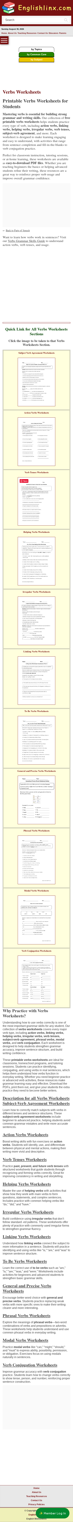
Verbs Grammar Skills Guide (26, 241)
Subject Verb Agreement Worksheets (36, 352)
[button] (52, 1513)
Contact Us (42, 33)
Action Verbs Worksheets (36, 412)
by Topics (36, 49)
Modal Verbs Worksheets (36, 890)
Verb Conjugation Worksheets (36, 950)
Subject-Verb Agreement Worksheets (36, 1103)
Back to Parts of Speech (18, 230)
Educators (53, 33)
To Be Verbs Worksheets (36, 711)
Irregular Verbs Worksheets (36, 591)
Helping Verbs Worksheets (36, 532)
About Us (12, 33)
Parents (62, 33)
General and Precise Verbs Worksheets (36, 770)
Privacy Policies (36, 1504)
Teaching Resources (27, 33)
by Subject (36, 59)
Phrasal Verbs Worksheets (37, 830)
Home (4, 33)
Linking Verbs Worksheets (36, 651)
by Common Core (36, 54)
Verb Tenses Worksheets (37, 472)
